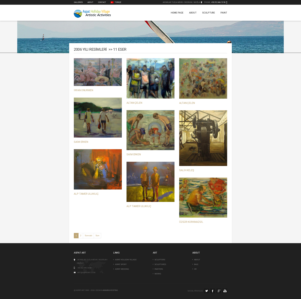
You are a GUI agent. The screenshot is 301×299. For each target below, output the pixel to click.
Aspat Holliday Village (126, 260)
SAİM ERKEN (81, 141)
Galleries (78, 2)
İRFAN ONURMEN (83, 90)
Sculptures (160, 264)
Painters (159, 269)
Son (97, 235)
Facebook (212, 290)
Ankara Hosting (110, 290)
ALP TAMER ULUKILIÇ (86, 193)
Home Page (177, 12)
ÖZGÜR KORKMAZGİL (191, 221)
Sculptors (160, 260)
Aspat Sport (121, 264)
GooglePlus (218, 290)
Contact (102, 2)
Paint (224, 12)
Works (158, 274)
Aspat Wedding (122, 269)
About (90, 2)
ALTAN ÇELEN (134, 102)
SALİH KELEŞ (186, 170)
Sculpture (208, 12)
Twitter (206, 290)
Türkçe (117, 2)
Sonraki (88, 235)
